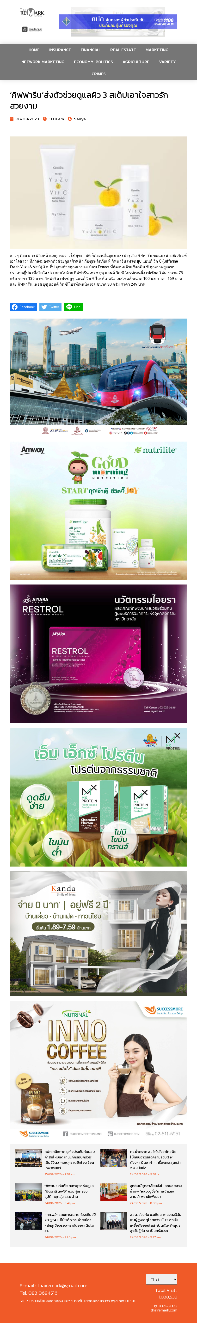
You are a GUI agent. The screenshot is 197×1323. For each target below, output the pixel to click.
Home (34, 50)
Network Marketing (42, 62)
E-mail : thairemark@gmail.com (53, 1285)
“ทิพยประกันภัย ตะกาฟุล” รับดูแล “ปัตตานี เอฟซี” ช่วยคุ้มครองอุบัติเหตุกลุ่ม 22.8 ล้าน (69, 1191)
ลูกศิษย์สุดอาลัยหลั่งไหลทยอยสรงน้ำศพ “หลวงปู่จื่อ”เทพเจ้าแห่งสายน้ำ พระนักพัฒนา (156, 1191)
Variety (167, 62)
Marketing (157, 50)
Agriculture (136, 62)
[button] (118, 22)
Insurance (60, 50)
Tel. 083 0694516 (38, 1293)
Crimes (99, 74)
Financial (91, 50)
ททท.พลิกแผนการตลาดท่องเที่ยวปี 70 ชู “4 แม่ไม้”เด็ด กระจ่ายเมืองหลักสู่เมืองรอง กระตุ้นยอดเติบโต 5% (70, 1223)
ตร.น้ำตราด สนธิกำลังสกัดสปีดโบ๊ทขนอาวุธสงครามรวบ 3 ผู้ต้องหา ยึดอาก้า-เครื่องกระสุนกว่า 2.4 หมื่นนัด (155, 1160)
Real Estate (123, 50)
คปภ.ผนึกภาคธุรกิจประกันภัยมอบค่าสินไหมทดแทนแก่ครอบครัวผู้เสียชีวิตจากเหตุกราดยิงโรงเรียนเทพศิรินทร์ (69, 1160)
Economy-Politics (93, 62)
